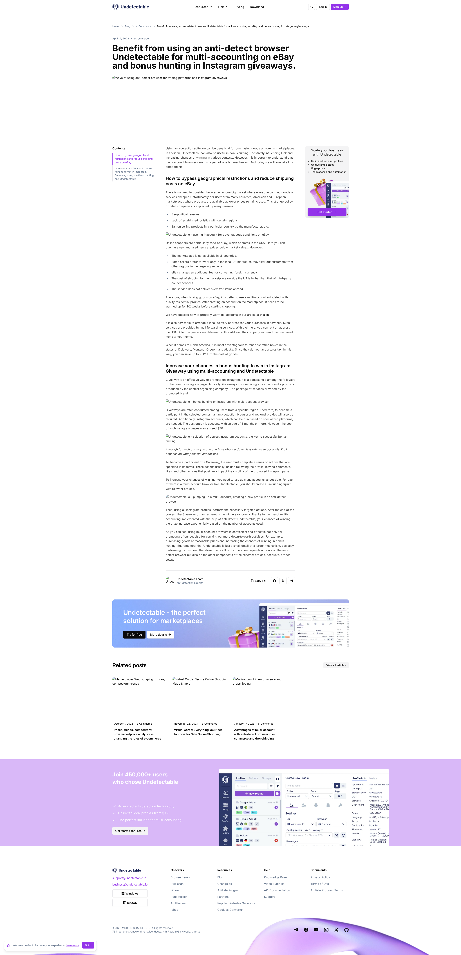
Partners (223, 896)
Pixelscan (177, 884)
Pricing (239, 7)
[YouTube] (316, 930)
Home (115, 26)
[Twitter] (336, 930)
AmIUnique (178, 903)
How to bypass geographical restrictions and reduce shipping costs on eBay (134, 159)
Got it (88, 945)
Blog (127, 26)
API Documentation (277, 890)
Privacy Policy (320, 877)
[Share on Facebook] (274, 580)
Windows (132, 893)
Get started (324, 212)
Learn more (72, 945)
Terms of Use (320, 884)
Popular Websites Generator (236, 903)
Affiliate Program (228, 890)
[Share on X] (283, 580)
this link (265, 314)
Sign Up (338, 6)
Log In (323, 6)
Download (257, 7)
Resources (201, 7)
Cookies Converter (230, 909)
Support (269, 896)
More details (158, 634)
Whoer (175, 890)
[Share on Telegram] (291, 580)
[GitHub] (346, 930)
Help (221, 7)
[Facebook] (306, 930)
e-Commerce (143, 26)
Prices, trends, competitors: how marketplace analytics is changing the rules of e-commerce (137, 734)
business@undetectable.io (130, 884)
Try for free (134, 634)
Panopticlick (179, 896)
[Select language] (311, 7)
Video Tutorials (274, 884)
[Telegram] (296, 930)
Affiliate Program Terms (327, 890)
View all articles (336, 665)
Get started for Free (128, 831)
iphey (174, 909)
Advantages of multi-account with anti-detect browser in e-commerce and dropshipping (254, 734)
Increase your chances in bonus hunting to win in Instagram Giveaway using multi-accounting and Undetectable (134, 173)
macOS (132, 903)
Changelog (224, 884)
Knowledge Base (275, 877)
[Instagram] (326, 930)
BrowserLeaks (180, 877)
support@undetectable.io (129, 878)
